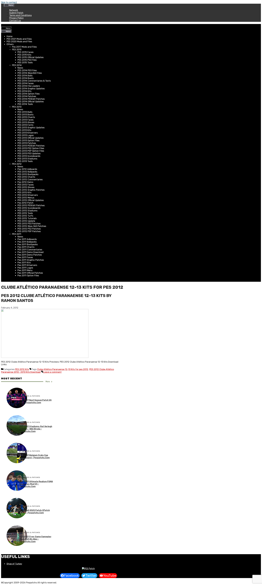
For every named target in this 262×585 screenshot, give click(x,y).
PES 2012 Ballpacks (27, 171)
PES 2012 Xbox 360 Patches (31, 226)
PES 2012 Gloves (25, 187)
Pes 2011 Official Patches (30, 273)
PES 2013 (16, 107)
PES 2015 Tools (25, 62)
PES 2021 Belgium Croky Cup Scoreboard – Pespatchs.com (35, 456)
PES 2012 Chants (26, 177)
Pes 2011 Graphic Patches (30, 260)
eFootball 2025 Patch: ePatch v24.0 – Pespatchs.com (35, 511)
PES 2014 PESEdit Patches (31, 99)
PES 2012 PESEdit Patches (31, 205)
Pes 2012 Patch (25, 203)
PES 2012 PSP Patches (29, 231)
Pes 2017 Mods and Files (24, 47)
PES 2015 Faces (25, 52)
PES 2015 (16, 49)
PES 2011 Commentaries (29, 249)
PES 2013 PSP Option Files (30, 151)
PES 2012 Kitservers (27, 195)
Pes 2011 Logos (25, 267)
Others (10, 44)
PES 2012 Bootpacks (27, 174)
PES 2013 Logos (25, 135)
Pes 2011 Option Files (28, 275)
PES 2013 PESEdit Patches (30, 145)
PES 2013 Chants (26, 117)
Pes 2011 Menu (24, 270)
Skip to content (9, 2)
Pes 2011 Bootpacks (27, 244)
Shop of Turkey (14, 563)
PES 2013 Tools (25, 161)
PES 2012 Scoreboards (28, 208)
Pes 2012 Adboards (27, 169)
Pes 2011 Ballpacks (27, 242)
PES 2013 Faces (25, 119)
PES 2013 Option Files (28, 140)
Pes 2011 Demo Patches (29, 254)
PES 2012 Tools (25, 213)
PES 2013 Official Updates (30, 138)
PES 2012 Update (26, 221)
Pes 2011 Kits (24, 262)
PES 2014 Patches (26, 96)
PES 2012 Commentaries (30, 179)
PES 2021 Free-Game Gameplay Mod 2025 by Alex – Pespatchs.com (35, 539)
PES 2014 (17, 65)
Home (9, 36)
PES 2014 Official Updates (30, 101)
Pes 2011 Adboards (27, 239)
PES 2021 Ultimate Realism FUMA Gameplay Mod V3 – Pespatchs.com (36, 484)
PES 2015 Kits (24, 54)
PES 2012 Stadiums (27, 210)
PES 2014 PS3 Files (27, 70)
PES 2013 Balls (24, 112)
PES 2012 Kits (24, 192)
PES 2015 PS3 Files (27, 60)
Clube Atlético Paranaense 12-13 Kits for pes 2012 (62, 369)
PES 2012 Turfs (25, 215)
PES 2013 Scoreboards (28, 156)
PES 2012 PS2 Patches (29, 228)
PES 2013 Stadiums (27, 158)
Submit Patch (16, 12)
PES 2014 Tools (25, 104)
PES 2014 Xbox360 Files (29, 73)
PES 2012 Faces (25, 184)
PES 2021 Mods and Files (19, 39)
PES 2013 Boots (25, 114)
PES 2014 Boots (25, 78)
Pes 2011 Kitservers (27, 265)
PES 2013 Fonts (25, 125)
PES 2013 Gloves (25, 122)
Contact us (15, 20)
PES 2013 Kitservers (27, 132)
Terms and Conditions (20, 15)
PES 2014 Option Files (28, 93)
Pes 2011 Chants (25, 247)
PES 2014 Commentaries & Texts (34, 81)
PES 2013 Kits (24, 130)
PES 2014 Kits (24, 91)
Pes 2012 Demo (25, 182)
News (20, 68)
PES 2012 (17, 164)
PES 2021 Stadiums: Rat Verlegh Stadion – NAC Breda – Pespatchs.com (36, 429)
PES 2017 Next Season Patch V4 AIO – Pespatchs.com (36, 401)
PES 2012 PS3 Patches (29, 223)
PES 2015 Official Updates (30, 57)
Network (13, 10)
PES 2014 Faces (25, 83)
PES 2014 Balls (24, 75)
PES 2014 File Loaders (28, 86)
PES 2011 (16, 234)
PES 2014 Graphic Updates (31, 88)
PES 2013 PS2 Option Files (30, 148)
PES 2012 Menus (25, 197)
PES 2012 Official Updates (30, 200)
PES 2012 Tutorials (27, 218)
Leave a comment (52, 372)
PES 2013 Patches (26, 143)
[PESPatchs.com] (88, 568)
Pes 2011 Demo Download (30, 252)
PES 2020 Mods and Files (19, 41)
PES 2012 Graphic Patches (30, 190)
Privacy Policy (16, 18)
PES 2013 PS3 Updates (29, 153)
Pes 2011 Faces (25, 257)
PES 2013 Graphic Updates (30, 127)
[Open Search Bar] (3, 25)
